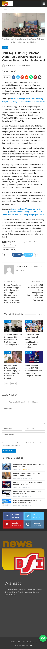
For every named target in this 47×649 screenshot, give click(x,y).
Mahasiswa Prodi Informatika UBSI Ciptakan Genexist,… (27, 492)
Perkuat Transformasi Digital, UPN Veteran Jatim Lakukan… (26, 474)
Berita (5, 47)
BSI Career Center (33, 242)
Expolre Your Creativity (9, 245)
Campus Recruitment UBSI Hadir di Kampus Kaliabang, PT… (27, 501)
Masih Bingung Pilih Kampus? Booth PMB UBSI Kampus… (27, 483)
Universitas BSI (27, 645)
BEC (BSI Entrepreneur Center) (16, 242)
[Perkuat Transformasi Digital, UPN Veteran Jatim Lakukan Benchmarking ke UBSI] (6, 475)
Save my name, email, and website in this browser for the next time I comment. (22, 444)
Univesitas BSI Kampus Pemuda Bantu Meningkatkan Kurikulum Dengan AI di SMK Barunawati (35, 292)
